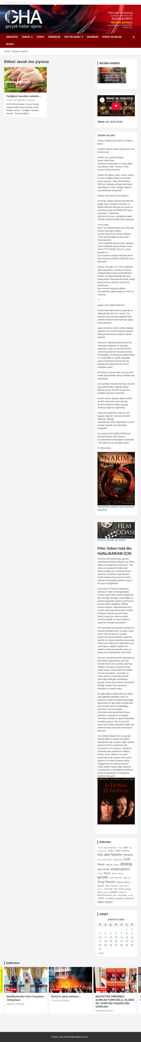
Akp (100, 854)
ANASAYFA (12, 37)
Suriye (130, 895)
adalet (111, 851)
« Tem (100, 953)
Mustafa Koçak (104, 895)
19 (111, 941)
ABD (125, 847)
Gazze (120, 873)
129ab (120, 848)
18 (105, 941)
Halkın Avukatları (111, 886)
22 (127, 941)
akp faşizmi (113, 854)
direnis (116, 865)
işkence (106, 892)
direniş (126, 864)
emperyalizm (120, 869)
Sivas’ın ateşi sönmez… (66, 996)
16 (132, 937)
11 (105, 937)
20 (116, 941)
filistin (107, 873)
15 (127, 937)
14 (121, 937)
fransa (114, 873)
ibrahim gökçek (125, 889)
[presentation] (131, 963)
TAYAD (100, 898)
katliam (114, 892)
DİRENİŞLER (54, 37)
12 (111, 937)
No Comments (29, 100)
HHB (115, 889)
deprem (109, 864)
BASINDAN (92, 37)
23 (132, 941)
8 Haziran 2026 (102, 1011)
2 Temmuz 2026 (58, 1000)
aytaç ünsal (117, 860)
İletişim (10, 44)
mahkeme (122, 892)
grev (129, 878)
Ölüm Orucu (104, 902)
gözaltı (100, 885)
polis (115, 895)
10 (100, 937)
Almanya (128, 854)
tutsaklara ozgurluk (114, 898)
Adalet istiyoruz (122, 850)
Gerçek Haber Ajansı (116, 878)
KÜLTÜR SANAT (72, 37)
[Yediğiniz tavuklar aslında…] (25, 80)
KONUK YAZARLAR (112, 37)
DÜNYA (40, 37)
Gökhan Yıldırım (123, 882)
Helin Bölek (108, 889)
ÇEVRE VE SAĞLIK (14, 89)
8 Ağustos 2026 (13, 1004)
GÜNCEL (26, 37)
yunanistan (129, 898)
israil (99, 892)
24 (100, 945)
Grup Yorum (106, 882)
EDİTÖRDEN (12, 989)
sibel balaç (122, 895)
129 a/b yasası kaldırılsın (107, 848)
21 (121, 941)
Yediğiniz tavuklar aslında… (23, 96)
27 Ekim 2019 (12, 100)
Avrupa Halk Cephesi (104, 860)
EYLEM (99, 873)
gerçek (102, 877)
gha (20, 100)
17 (100, 941)
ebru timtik (103, 869)
